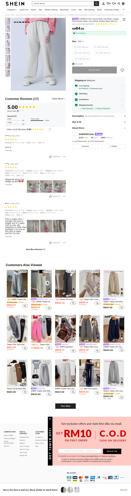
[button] (118, 3)
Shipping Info (24, 437)
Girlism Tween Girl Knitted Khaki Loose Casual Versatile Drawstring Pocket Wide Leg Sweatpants (113, 302)
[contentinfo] (98, 479)
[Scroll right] (123, 9)
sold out (94, 70)
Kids (12, 15)
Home (7, 15)
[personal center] (103, 3)
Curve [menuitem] (73, 10)
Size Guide (23, 452)
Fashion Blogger (9, 438)
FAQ (36, 446)
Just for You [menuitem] (24, 10)
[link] (108, 3)
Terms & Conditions (108, 456)
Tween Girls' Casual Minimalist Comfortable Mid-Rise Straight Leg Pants (90, 299)
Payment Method (41, 440)
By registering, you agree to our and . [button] (87, 456)
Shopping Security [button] (86, 105)
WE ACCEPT (71, 473)
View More (65, 406)
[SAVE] (122, 70)
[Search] (96, 3)
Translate (8, 150)
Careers (6, 446)
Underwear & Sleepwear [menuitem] (113, 10)
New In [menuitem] (33, 10)
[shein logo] (15, 3)
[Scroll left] (120, 9)
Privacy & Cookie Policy (89, 456)
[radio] (81, 47)
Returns (22, 440)
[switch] (49, 129)
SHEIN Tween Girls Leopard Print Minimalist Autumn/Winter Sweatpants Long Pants (65, 389)
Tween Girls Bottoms (39, 15)
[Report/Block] (64, 156)
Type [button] (79, 41)
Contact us (39, 437)
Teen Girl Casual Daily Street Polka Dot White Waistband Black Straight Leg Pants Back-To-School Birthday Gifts (90, 389)
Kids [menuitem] (80, 10)
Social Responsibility (9, 442)
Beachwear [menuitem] (64, 10)
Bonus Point (39, 443)
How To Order (24, 446)
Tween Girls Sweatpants (57, 15)
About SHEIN (8, 435)
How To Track (24, 449)
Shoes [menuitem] (99, 10)
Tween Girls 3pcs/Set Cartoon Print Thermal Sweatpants (17, 344)
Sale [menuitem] (40, 10)
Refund (22, 443)
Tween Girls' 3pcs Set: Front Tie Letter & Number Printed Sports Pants (41, 344)
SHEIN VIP (23, 455)
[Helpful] (50, 156)
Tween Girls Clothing (22, 15)
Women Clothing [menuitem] (51, 10)
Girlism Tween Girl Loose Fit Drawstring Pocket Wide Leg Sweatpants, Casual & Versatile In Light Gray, (113, 391)
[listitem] (17, 290)
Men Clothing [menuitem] (89, 10)
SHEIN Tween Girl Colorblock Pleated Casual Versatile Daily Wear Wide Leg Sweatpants (17, 299)
